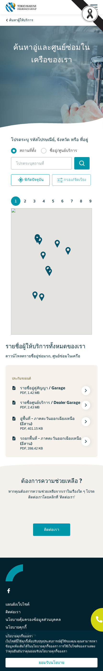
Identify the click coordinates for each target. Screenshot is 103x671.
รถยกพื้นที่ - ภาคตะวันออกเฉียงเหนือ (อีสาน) (50, 441)
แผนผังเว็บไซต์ (17, 604)
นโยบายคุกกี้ (16, 627)
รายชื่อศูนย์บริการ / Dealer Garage (50, 402)
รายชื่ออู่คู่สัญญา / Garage (42, 388)
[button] (57, 243)
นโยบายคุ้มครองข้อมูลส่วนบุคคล (33, 619)
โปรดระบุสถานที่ (30, 163)
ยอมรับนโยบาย (51, 662)
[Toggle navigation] (95, 7)
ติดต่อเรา (51, 529)
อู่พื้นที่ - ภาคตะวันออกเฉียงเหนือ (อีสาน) (47, 421)
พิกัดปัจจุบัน (34, 180)
